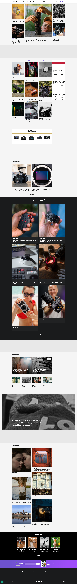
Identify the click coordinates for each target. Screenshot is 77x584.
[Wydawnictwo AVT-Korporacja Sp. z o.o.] (46, 573)
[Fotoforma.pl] (32, 131)
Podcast (63, 1)
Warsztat (39, 1)
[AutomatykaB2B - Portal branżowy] (39, 581)
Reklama (13, 572)
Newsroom (13, 573)
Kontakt (13, 571)
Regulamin (23, 571)
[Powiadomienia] (2, 582)
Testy (27, 1)
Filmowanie (44, 1)
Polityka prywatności (25, 573)
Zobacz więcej (31, 194)
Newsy (23, 1)
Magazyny (49, 1)
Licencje (23, 572)
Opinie (30, 1)
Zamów (38, 555)
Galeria (34, 571)
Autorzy (13, 574)
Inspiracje (34, 1)
